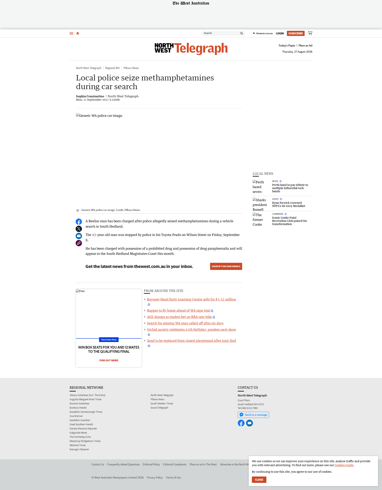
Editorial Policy (151, 464)
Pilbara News (131, 68)
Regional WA (112, 68)
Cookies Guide (344, 465)
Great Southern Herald (81, 424)
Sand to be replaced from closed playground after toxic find (191, 341)
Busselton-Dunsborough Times (86, 411)
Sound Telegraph (159, 407)
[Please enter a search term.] (241, 33)
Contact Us (98, 464)
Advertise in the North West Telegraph (242, 464)
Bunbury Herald (78, 407)
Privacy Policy (155, 477)
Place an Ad (305, 45)
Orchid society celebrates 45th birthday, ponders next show (191, 329)
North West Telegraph (88, 68)
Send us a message (256, 414)
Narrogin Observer (79, 449)
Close (259, 479)
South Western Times (162, 403)
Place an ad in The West (203, 464)
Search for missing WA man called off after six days (185, 323)
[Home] (78, 33)
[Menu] (71, 33)
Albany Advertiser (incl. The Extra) (87, 395)
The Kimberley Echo (80, 436)
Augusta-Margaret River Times (85, 399)
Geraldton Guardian (80, 420)
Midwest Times (78, 445)
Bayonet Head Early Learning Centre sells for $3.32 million (191, 299)
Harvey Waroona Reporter (83, 428)
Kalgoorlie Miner (78, 432)
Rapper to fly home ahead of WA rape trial (178, 310)
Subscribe (295, 33)
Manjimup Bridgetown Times (85, 441)
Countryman (76, 416)
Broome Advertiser (79, 403)
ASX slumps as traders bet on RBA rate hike (179, 317)
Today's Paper (287, 45)
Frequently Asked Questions (123, 464)
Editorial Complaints (174, 464)
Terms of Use (173, 477)
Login (280, 33)
